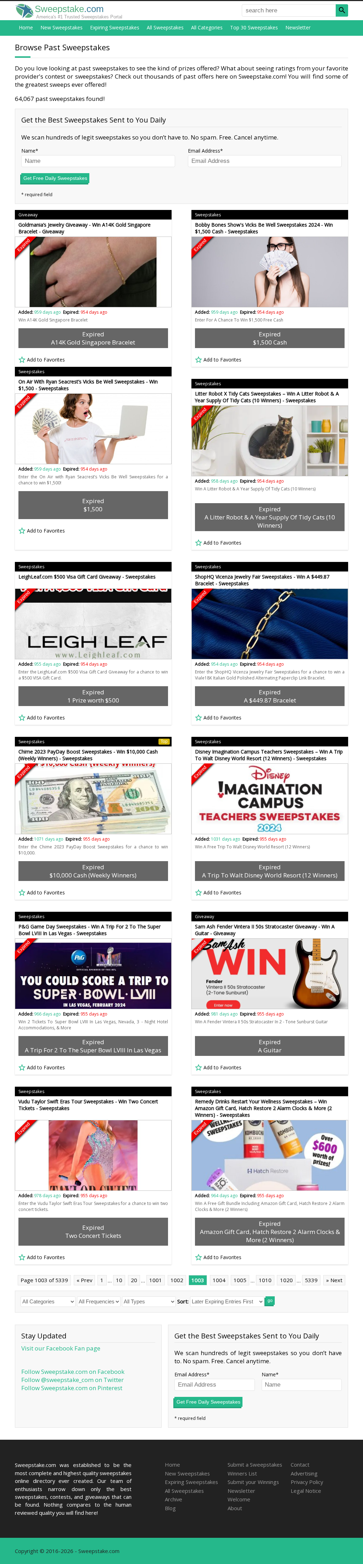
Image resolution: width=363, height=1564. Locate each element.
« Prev (84, 1280)
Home (26, 27)
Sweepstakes (208, 215)
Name (28, 150)
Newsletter (298, 27)
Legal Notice (306, 1490)
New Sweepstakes (61, 27)
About (235, 1508)
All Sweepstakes (165, 27)
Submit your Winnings (253, 1481)
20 (134, 1280)
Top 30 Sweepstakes (254, 27)
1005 (240, 1280)
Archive (173, 1499)
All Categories (207, 27)
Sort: (183, 1301)
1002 (177, 1280)
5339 (311, 1280)
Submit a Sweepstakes (255, 1464)
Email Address (204, 150)
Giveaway (28, 215)
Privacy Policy (307, 1481)
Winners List (242, 1473)
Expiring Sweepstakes (114, 27)
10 (119, 1280)
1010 (265, 1280)
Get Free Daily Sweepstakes (55, 178)
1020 (286, 1280)
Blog (170, 1508)
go (270, 1300)
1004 (219, 1280)
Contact (300, 1464)
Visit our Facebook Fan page (60, 1348)
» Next (334, 1280)
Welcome (239, 1499)
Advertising (304, 1473)
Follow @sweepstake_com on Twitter (72, 1380)
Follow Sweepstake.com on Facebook (72, 1371)
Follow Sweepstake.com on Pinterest (71, 1388)
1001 (155, 1280)
